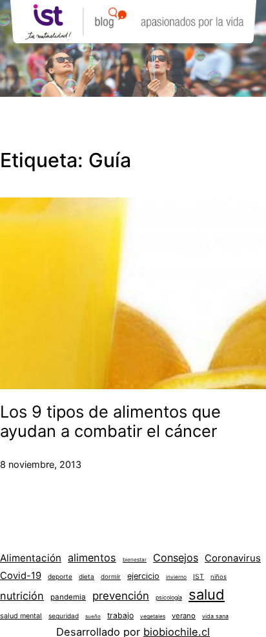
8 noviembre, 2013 (40, 464)
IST (198, 576)
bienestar (135, 559)
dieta (86, 576)
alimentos (92, 557)
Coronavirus (233, 558)
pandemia (68, 597)
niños (218, 576)
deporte (60, 576)
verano (184, 615)
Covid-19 (20, 575)
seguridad (63, 616)
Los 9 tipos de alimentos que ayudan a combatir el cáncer (110, 421)
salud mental (21, 616)
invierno (176, 577)
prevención (120, 595)
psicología (169, 597)
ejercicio (143, 576)
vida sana (215, 616)
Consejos (175, 557)
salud (207, 594)
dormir (111, 576)
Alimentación (30, 558)
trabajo (120, 615)
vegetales (152, 616)
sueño (93, 616)
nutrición (22, 595)
